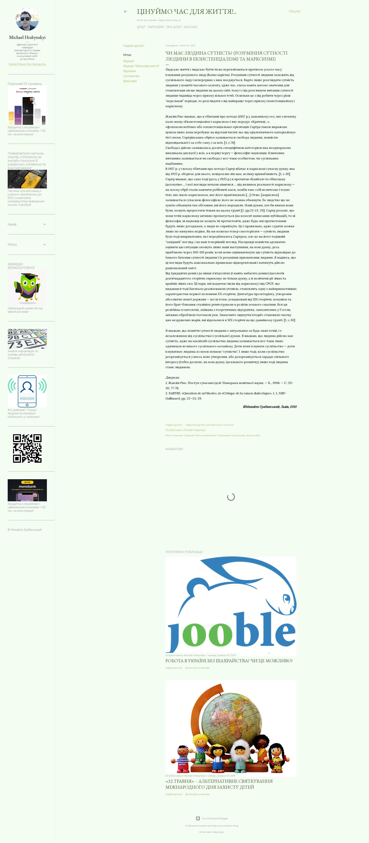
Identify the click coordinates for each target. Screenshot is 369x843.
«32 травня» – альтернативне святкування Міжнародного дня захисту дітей (219, 784)
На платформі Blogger (215, 818)
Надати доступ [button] (133, 45)
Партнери (155, 27)
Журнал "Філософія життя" (141, 66)
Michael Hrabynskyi (27, 37)
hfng (235, 825)
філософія (130, 81)
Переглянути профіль (27, 64)
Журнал (128, 61)
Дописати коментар (197, 667)
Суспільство (131, 76)
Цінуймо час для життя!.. (186, 11)
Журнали (129, 71)
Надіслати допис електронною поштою (209, 424)
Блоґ (141, 27)
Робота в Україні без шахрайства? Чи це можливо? (229, 661)
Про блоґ (174, 27)
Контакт (191, 27)
